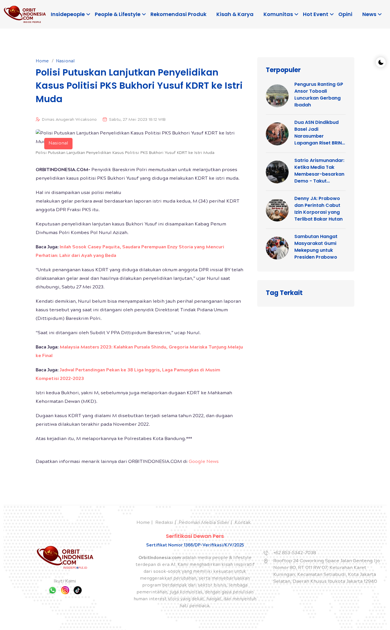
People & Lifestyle (117, 14)
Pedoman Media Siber (204, 522)
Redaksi (164, 522)
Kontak (243, 522)
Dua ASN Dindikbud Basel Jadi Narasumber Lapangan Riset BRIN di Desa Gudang (318, 132)
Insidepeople (68, 14)
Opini (345, 14)
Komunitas (278, 14)
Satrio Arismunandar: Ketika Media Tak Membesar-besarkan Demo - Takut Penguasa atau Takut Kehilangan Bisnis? (319, 171)
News (369, 14)
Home (42, 61)
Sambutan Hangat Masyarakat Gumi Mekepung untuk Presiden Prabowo (315, 246)
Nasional (65, 61)
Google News (204, 461)
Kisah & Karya (235, 14)
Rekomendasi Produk (178, 14)
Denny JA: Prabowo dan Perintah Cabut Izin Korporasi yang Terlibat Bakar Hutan (318, 208)
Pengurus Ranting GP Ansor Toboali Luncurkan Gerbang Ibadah (318, 94)
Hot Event (315, 14)
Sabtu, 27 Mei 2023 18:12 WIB (137, 120)
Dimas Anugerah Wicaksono (69, 120)
